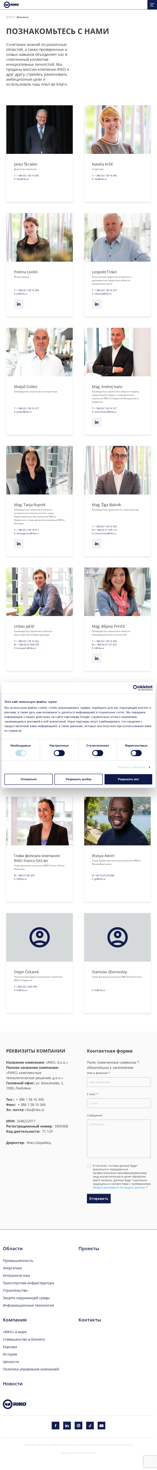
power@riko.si (24, 411)
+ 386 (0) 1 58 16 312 (105, 290)
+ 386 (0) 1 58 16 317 (27, 408)
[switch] (59, 753)
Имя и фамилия (98, 1073)
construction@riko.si (105, 533)
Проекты (88, 1248)
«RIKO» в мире (15, 1332)
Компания (15, 1320)
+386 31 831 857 (26, 875)
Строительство (15, 1290)
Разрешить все (128, 779)
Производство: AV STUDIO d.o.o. (78, 1452)
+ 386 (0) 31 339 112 (106, 529)
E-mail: (92, 1094)
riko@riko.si (22, 178)
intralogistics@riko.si (27, 533)
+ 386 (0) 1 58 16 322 (27, 641)
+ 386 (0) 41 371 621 (106, 644)
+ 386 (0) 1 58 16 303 (105, 526)
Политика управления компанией (31, 1369)
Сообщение (94, 1115)
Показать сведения (131, 767)
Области (13, 1248)
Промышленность (18, 1260)
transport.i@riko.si (26, 647)
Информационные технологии (28, 1305)
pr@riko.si (21, 293)
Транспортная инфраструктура (28, 1283)
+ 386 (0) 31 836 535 (28, 644)
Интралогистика (16, 1275)
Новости (13, 1384)
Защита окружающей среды (26, 1297)
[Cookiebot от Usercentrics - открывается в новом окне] (136, 688)
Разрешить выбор (78, 779)
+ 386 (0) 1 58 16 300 (27, 175)
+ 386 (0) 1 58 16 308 (27, 290)
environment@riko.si (105, 411)
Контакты (89, 1320)
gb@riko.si (99, 878)
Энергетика (12, 1268)
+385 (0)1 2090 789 (26, 986)
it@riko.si (99, 647)
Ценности (11, 1361)
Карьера (10, 1346)
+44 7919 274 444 (104, 875)
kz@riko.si (99, 990)
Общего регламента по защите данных (119, 1187)
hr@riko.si (21, 990)
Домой (10, 17)
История (10, 1354)
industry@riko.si (102, 293)
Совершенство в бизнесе (24, 1339)
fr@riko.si (21, 878)
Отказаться (29, 779)
